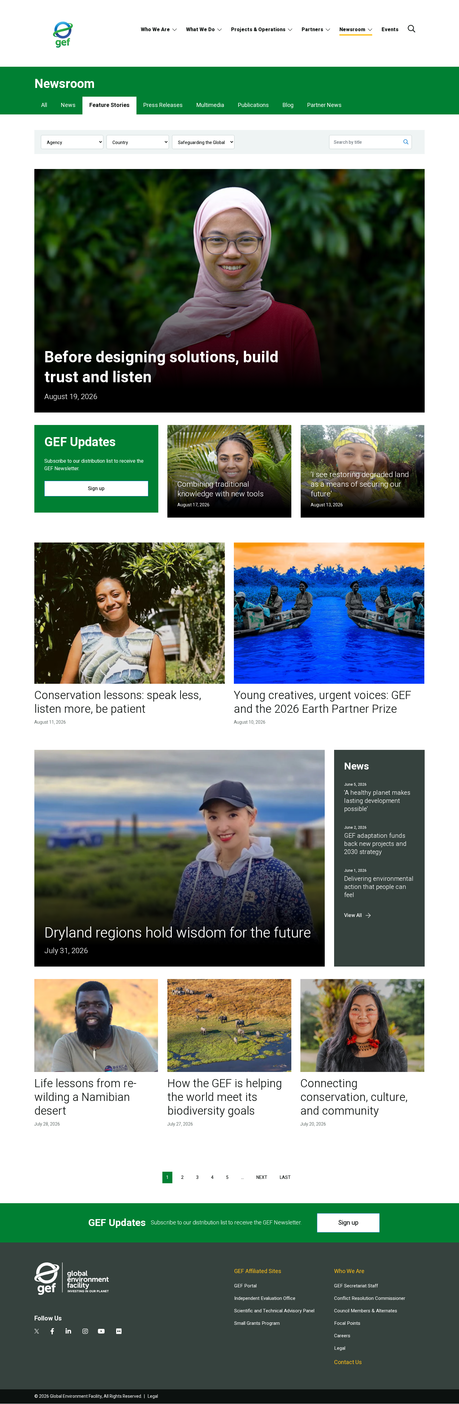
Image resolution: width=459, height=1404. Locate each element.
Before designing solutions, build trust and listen (161, 367)
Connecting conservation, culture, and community (353, 1097)
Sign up (96, 488)
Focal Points (347, 1323)
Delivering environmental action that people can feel (378, 887)
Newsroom (352, 29)
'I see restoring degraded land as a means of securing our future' (360, 484)
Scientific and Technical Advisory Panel (274, 1310)
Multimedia (210, 105)
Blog (288, 105)
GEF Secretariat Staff (356, 1285)
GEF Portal (245, 1285)
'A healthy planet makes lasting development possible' (377, 800)
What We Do (200, 29)
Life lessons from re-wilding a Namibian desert (85, 1097)
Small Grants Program (257, 1323)
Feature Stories (109, 105)
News (68, 105)
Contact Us (348, 1362)
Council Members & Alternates (365, 1310)
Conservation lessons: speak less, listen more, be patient (117, 702)
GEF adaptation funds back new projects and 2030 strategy (375, 843)
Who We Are (155, 29)
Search (411, 28)
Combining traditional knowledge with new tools (220, 489)
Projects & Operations (258, 29)
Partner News (324, 105)
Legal (339, 1348)
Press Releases (163, 105)
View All (353, 915)
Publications (253, 105)
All (44, 105)
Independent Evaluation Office (264, 1298)
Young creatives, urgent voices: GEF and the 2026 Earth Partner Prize (322, 702)
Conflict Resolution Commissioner (369, 1298)
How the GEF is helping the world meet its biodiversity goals (224, 1097)
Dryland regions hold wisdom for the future (177, 933)
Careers (342, 1335)
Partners (312, 29)
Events (390, 29)
